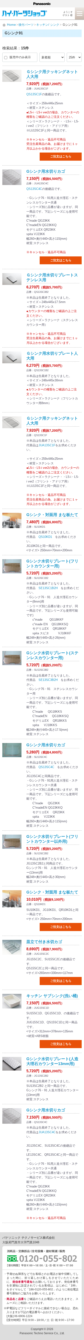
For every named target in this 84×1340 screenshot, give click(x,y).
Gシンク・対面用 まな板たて (52, 515)
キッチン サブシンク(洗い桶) (52, 996)
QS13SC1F (34, 94)
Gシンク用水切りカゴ (45, 171)
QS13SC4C (34, 189)
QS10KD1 (45, 537)
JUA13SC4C (47, 1132)
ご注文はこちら (60, 156)
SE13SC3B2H (48, 680)
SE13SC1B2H (48, 588)
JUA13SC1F (46, 445)
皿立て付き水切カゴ (44, 942)
